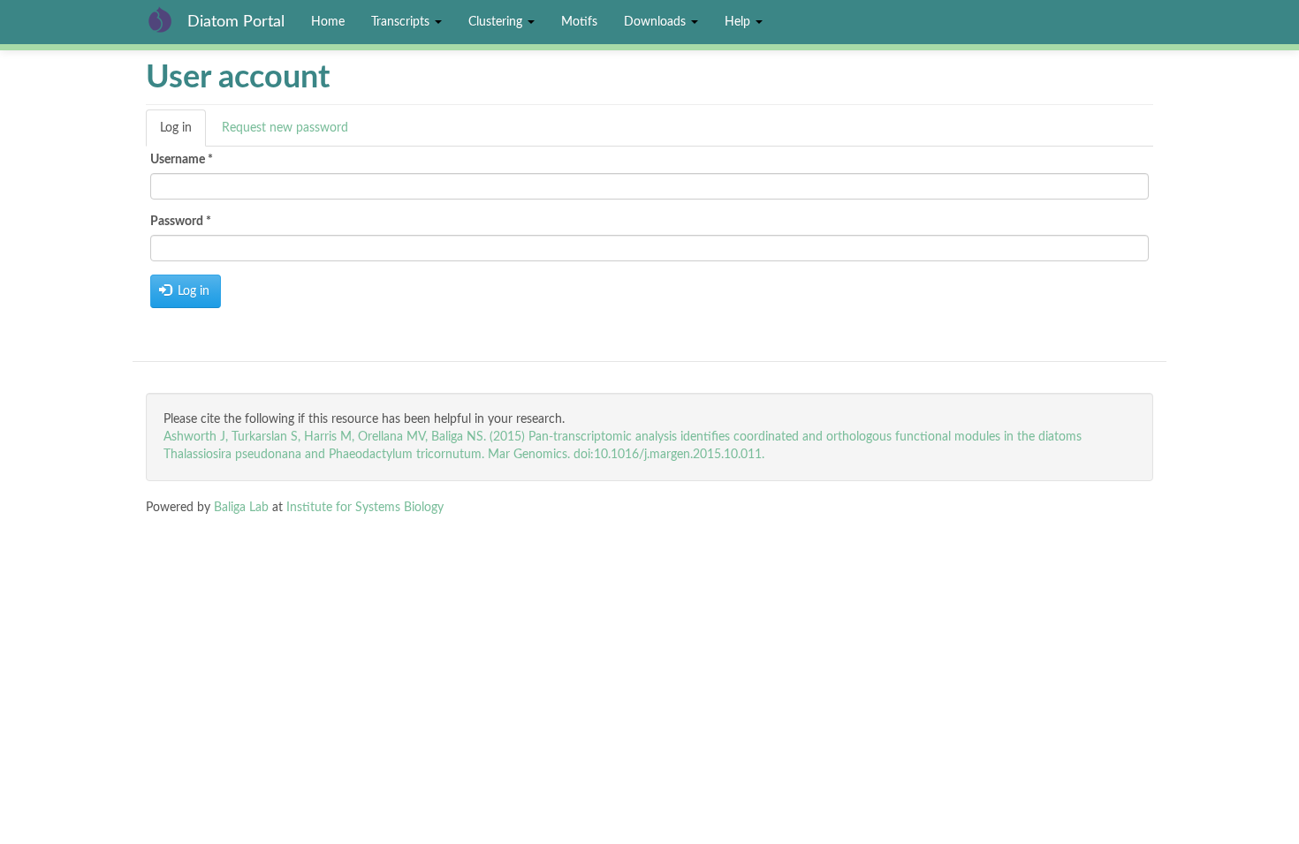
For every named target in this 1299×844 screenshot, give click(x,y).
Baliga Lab (241, 507)
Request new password (285, 128)
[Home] (166, 19)
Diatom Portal (236, 22)
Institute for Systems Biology (365, 507)
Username (181, 160)
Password (180, 221)
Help (739, 22)
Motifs (579, 22)
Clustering (497, 22)
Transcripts (402, 22)
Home (328, 22)
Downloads (656, 22)
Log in (183, 134)
